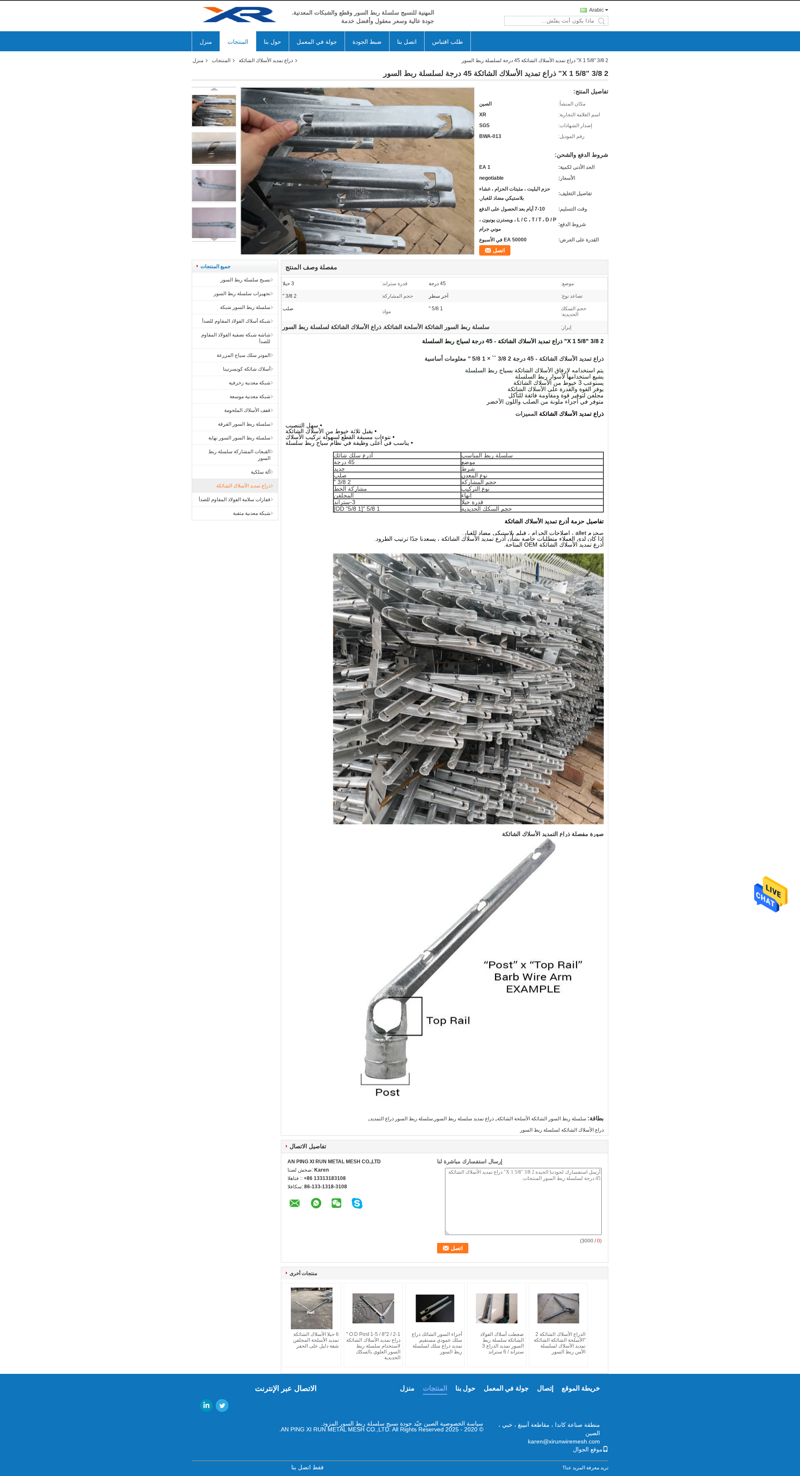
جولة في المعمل (317, 41)
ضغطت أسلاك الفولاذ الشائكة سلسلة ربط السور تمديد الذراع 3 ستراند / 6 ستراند (502, 1343)
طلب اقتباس (447, 41)
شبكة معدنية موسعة (250, 396)
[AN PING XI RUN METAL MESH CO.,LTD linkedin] (206, 1405)
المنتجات (238, 41)
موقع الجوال (587, 1449)
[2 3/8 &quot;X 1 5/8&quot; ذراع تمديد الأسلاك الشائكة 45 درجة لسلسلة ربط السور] (214, 111)
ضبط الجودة (367, 41)
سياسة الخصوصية (461, 1423)
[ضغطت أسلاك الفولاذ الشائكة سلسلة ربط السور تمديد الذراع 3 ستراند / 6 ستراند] (497, 1308)
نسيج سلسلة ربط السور (245, 280)
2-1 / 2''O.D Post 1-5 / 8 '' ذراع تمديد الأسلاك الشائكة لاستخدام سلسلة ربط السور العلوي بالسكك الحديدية (373, 1346)
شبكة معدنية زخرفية (249, 383)
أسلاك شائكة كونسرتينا (246, 369)
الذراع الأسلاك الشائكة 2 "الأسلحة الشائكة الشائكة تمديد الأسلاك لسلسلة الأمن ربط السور (559, 1343)
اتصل (499, 250)
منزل (206, 41)
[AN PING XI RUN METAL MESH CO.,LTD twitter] (222, 1405)
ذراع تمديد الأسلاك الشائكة (266, 60)
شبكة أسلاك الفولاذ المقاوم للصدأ (236, 321)
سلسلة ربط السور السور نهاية (239, 438)
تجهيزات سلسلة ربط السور (242, 293)
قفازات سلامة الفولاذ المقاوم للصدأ (234, 499)
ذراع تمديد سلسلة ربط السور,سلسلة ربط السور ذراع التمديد (432, 1119)
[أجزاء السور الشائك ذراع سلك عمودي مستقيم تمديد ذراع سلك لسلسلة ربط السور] (435, 1308)
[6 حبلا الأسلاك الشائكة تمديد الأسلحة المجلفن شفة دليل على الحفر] (311, 1308)
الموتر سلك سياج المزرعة (243, 355)
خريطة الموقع (581, 1388)
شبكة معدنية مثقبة (251, 513)
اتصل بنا (407, 41)
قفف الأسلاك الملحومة (247, 410)
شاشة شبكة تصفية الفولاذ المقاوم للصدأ (235, 338)
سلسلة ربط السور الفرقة (244, 424)
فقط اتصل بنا (307, 1467)
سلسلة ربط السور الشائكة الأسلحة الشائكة (541, 1119)
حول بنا (272, 41)
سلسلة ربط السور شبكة (245, 307)
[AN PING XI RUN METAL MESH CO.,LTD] (237, 16)
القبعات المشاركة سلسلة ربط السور (239, 455)
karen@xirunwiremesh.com (564, 1441)
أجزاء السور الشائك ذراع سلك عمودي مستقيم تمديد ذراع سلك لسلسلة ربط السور (437, 1343)
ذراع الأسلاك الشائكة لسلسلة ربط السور (562, 1130)
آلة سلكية (260, 472)
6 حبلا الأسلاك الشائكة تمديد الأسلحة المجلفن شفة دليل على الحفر (316, 1340)
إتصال (545, 1388)
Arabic (596, 10)
